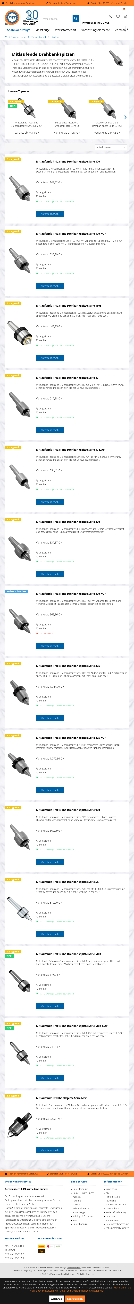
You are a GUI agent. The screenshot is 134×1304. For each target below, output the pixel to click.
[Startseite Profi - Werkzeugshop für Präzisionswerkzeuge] (6, 37)
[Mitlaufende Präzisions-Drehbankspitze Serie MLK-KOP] (26, 107)
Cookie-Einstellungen (83, 1192)
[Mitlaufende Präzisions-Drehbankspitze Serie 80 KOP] (107, 107)
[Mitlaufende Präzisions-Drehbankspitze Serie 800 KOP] (20, 621)
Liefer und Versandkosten (113, 1218)
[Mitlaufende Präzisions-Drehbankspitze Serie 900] (20, 837)
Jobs (75, 1220)
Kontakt (77, 1196)
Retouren (77, 1200)
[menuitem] (125, 16)
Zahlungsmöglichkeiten (117, 1227)
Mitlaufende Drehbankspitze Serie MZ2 (61, 1098)
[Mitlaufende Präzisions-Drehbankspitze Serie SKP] (20, 909)
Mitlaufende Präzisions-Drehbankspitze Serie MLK (68, 954)
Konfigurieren (75, 1298)
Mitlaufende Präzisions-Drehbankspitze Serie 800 (68, 522)
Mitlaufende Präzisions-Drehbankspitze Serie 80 (67, 124)
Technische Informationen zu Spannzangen (81, 1208)
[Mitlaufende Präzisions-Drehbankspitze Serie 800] (20, 549)
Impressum (111, 1189)
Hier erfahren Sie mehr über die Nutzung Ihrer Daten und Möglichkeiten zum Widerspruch (80, 1289)
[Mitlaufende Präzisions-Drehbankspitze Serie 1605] (20, 333)
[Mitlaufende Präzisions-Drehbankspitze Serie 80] (67, 107)
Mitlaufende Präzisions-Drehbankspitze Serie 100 (68, 161)
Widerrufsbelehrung (116, 1212)
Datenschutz (112, 1208)
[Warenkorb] (125, 16)
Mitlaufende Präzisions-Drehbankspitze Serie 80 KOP (107, 124)
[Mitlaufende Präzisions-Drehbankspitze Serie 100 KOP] (20, 261)
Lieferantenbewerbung (117, 1224)
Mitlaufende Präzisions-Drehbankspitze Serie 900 (68, 810)
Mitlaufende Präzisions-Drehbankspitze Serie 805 (68, 666)
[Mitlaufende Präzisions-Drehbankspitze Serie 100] (20, 189)
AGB (108, 1192)
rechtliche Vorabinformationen (116, 1202)
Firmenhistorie (113, 1196)
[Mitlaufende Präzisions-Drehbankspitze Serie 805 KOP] (20, 765)
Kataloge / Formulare (83, 1216)
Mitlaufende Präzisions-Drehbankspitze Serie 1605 (68, 305)
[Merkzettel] (118, 16)
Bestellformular (80, 1224)
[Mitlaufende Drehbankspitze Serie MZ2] (20, 1125)
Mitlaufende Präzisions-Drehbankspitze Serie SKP (68, 882)
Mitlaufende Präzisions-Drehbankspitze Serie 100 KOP (71, 233)
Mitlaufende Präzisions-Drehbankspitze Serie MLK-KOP (27, 124)
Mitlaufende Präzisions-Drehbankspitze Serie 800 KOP (71, 594)
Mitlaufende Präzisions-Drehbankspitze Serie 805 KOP (71, 738)
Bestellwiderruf (80, 1189)
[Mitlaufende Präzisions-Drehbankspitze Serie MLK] (20, 981)
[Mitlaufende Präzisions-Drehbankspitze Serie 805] (20, 693)
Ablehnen (56, 1298)
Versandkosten (73, 1267)
